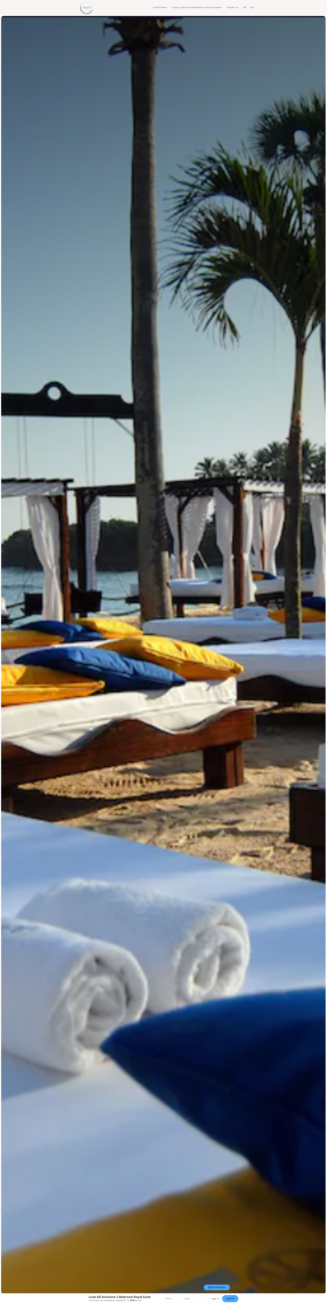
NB (244, 7)
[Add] (218, 1298)
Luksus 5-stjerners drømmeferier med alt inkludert (197, 7)
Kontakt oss (232, 7)
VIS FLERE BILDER (218, 1287)
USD (252, 7)
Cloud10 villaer (160, 7)
